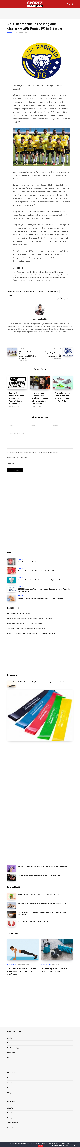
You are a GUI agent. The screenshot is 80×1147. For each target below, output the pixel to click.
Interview (10, 1058)
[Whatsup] (6, 60)
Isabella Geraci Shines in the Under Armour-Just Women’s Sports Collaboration (16, 398)
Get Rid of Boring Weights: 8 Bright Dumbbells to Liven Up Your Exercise (43, 866)
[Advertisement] (40, 13)
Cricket (9, 1083)
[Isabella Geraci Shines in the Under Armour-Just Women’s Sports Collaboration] (17, 383)
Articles (9, 1038)
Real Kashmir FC (29, 291)
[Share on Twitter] (6, 50)
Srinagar (41, 291)
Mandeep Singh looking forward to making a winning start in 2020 (53, 354)
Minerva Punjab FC (14, 291)
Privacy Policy (11, 1118)
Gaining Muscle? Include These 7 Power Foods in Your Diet (38, 894)
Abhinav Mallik (40, 319)
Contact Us (10, 1128)
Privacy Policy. (65, 1143)
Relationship (11, 1053)
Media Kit (10, 1113)
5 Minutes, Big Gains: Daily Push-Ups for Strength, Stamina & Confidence (29, 618)
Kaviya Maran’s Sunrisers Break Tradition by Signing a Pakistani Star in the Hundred (40, 398)
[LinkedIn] (6, 55)
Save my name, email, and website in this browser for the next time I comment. (34, 452)
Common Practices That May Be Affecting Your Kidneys (37, 571)
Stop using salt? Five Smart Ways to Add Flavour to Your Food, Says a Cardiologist (42, 913)
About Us (10, 1108)
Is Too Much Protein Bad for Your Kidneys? (33, 921)
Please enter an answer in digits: (17, 457)
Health (20, 559)
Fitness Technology (13, 1073)
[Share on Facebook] (6, 45)
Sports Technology (13, 1048)
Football (11, 33)
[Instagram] (6, 65)
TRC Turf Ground (52, 291)
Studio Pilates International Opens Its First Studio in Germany (39, 875)
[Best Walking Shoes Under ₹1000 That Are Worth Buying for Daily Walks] (63, 383)
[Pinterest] (68, 298)
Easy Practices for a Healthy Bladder (30, 562)
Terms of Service (12, 1123)
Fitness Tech (11, 964)
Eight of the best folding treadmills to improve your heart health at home (43, 682)
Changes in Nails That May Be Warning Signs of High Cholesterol (40, 598)
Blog (8, 1043)
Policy (9, 1093)
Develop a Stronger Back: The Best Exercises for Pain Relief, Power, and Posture (31, 633)
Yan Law (11, 295)
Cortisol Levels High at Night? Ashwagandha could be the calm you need (43, 903)
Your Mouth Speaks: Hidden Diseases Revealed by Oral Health (39, 580)
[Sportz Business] (35, 4)
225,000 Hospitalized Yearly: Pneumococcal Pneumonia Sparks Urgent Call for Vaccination (44, 590)
